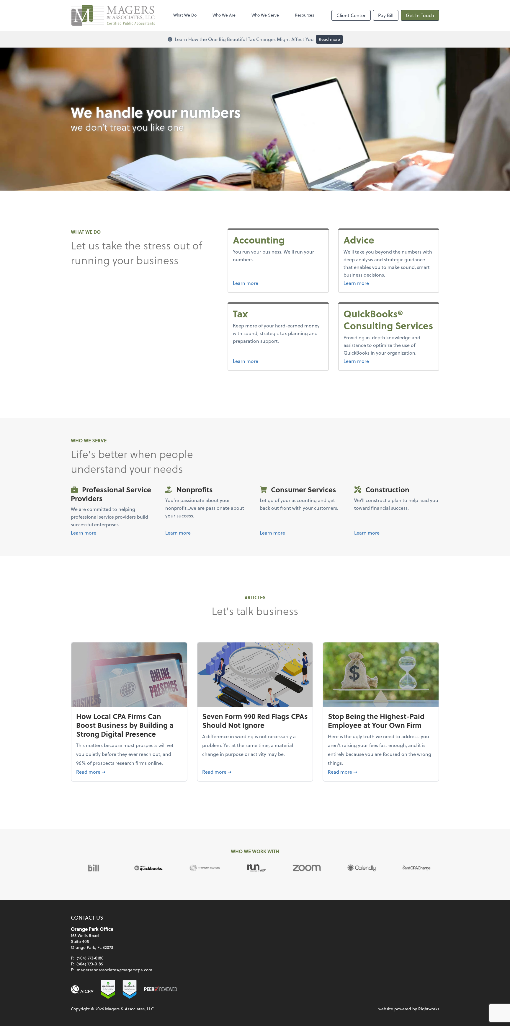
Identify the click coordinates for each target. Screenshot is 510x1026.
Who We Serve (265, 15)
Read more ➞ (129, 771)
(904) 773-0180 (90, 958)
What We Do (185, 15)
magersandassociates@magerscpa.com (114, 970)
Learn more (245, 283)
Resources (304, 15)
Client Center (351, 15)
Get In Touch (420, 15)
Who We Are (224, 15)
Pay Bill (385, 15)
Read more (329, 39)
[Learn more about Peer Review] (160, 989)
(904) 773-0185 (89, 964)
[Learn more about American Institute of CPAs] (82, 989)
